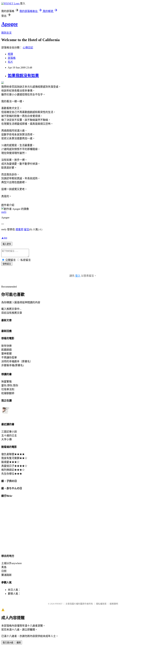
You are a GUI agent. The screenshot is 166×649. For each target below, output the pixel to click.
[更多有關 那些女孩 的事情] (5, 417)
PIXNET (58, 604)
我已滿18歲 (8, 642)
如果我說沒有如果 (23, 75)
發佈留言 (7, 264)
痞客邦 (19, 229)
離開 (19, 642)
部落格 (12, 58)
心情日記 (28, 47)
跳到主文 (6, 32)
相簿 (10, 54)
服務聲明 (114, 604)
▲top (4, 237)
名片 (10, 61)
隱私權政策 (101, 604)
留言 (26, 229)
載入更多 (7, 244)
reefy (3, 212)
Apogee (9, 24)
